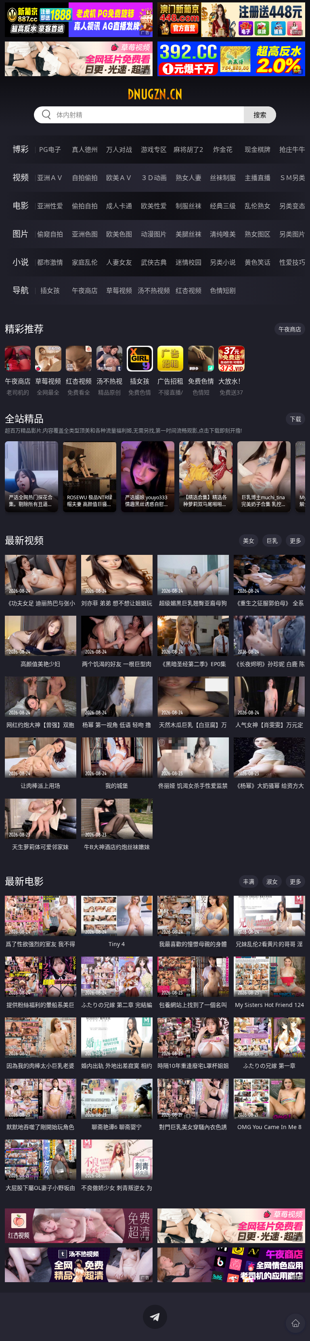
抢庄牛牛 (292, 149)
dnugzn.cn (155, 94)
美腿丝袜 (188, 234)
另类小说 (223, 262)
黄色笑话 (257, 262)
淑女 (272, 881)
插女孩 (50, 290)
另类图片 (292, 234)
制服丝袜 (188, 205)
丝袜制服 (223, 177)
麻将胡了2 (188, 149)
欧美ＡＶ (119, 177)
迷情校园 (188, 262)
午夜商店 (85, 290)
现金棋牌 (257, 149)
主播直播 (257, 177)
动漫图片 (154, 234)
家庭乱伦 (85, 262)
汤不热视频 (154, 290)
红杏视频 (188, 290)
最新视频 (24, 540)
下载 (295, 419)
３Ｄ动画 (154, 177)
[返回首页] (295, 1323)
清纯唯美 (223, 234)
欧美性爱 (154, 205)
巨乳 (272, 540)
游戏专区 (154, 149)
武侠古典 (154, 262)
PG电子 (50, 149)
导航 (21, 290)
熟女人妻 (188, 177)
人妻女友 (119, 262)
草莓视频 (119, 290)
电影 (21, 205)
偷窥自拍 (50, 234)
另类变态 (292, 205)
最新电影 (24, 881)
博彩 (21, 149)
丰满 (248, 881)
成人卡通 (119, 205)
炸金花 (222, 149)
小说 (21, 262)
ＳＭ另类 (292, 177)
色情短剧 (223, 290)
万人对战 (119, 149)
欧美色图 (119, 234)
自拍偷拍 (85, 177)
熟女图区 (257, 234)
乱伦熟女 (257, 205)
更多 (295, 540)
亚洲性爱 (50, 205)
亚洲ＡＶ (50, 177)
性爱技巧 (292, 262)
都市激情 (50, 262)
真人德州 (85, 149)
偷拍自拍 (85, 205)
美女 (248, 540)
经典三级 (223, 205)
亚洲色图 (85, 234)
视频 (21, 177)
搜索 (259, 114)
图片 (21, 233)
